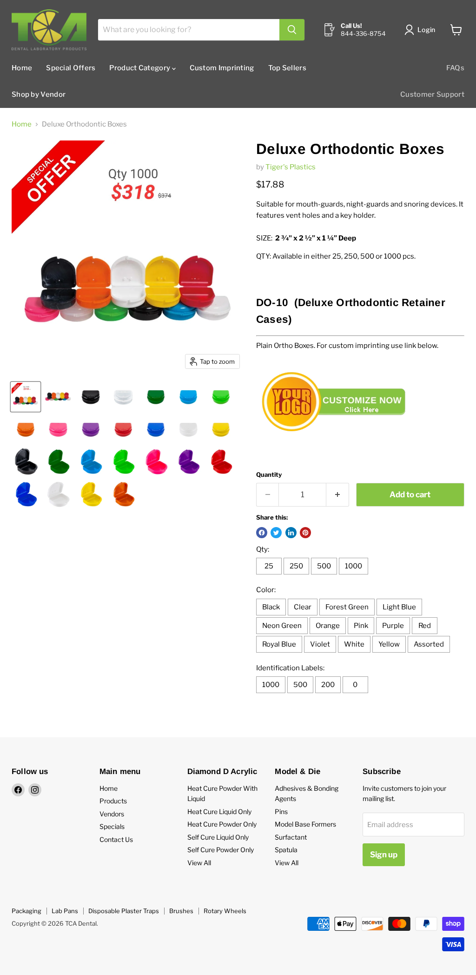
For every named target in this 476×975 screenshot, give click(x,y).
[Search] (291, 29)
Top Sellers (287, 68)
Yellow (389, 644)
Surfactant (291, 837)
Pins (281, 811)
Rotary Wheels (225, 911)
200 (328, 685)
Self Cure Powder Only (220, 850)
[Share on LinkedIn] (291, 532)
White (354, 644)
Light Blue (399, 607)
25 (268, 566)
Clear (302, 607)
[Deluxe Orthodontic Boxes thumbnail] (25, 397)
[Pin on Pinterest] (305, 532)
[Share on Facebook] (261, 532)
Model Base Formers (305, 824)
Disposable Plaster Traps (123, 911)
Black (271, 607)
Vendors (111, 814)
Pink (361, 625)
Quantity (269, 474)
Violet (320, 644)
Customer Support (432, 94)
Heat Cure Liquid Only (219, 811)
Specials (112, 826)
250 (296, 566)
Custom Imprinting (222, 68)
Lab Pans (65, 911)
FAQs (455, 68)
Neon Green (282, 625)
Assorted (429, 644)
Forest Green (347, 607)
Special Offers (70, 68)
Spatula (286, 850)
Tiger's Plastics (290, 167)
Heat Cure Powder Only (222, 824)
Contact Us (116, 839)
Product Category (140, 68)
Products (113, 801)
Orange (328, 625)
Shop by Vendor (39, 94)
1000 (353, 566)
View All (199, 863)
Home (22, 68)
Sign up (383, 854)
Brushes (181, 911)
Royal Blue (279, 644)
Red (424, 625)
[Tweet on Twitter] (276, 532)
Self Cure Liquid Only (218, 837)
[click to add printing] (337, 439)
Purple (393, 625)
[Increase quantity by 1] (337, 495)
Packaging (26, 911)
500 (324, 566)
